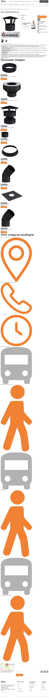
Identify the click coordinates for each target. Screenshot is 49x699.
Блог (19, 684)
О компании (22, 4)
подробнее (4, 78)
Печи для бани (32, 685)
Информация (16, 4)
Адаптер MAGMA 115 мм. (5, 140)
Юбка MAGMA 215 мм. (5, 160)
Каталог (5, 9)
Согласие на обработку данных (43, 696)
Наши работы (10, 4)
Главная (2, 9)
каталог (2, 4)
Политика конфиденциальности (22, 696)
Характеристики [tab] (10, 43)
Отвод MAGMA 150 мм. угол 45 (7, 229)
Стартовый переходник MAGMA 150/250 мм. (9, 100)
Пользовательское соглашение (33, 696)
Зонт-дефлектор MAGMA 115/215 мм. (8, 127)
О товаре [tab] (3, 43)
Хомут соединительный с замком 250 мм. (9, 76)
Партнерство (20, 691)
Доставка (43, 687)
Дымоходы (9, 9)
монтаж (6, 4)
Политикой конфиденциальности (30, 678)
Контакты (27, 4)
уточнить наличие (42, 16)
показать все (23, 19)
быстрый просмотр (4, 184)
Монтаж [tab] (21, 43)
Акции (43, 685)
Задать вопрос (26, 26)
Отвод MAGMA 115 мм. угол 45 (6, 185)
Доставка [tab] (17, 43)
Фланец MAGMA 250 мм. (5, 204)
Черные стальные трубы (16, 9)
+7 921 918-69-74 (4, 314)
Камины (31, 689)
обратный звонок (44, 1)
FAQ (18, 686)
